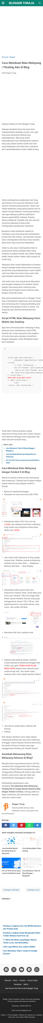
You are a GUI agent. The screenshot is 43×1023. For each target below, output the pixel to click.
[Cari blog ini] (39, 3)
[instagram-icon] (13, 969)
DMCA (26, 984)
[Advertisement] (21, 31)
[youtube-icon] (21, 969)
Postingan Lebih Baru (11, 890)
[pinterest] (21, 825)
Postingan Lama (33, 890)
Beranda (8, 980)
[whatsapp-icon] (36, 969)
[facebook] (6, 825)
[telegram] (37, 825)
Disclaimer (18, 984)
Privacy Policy (32, 980)
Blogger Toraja (21, 3)
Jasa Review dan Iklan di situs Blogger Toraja (21, 988)
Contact (22, 980)
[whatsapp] (29, 825)
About (15, 980)
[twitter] (14, 825)
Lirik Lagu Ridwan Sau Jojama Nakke (19, 947)
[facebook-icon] (6, 969)
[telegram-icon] (29, 969)
